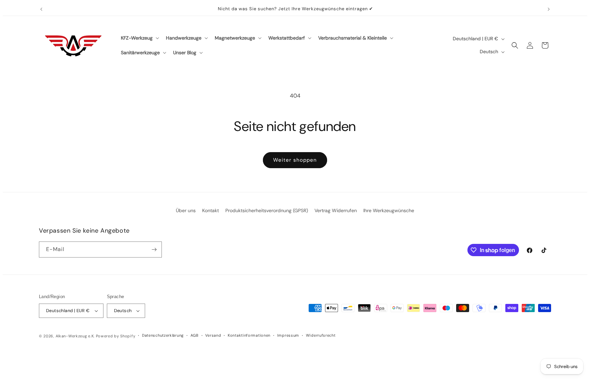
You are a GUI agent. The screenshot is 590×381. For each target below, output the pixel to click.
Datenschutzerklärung (163, 335)
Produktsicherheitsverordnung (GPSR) (266, 210)
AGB (195, 335)
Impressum (288, 335)
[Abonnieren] (153, 249)
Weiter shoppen (295, 160)
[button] (139, 38)
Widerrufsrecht (321, 335)
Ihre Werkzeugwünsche (388, 210)
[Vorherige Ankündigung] (41, 9)
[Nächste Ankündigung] (548, 9)
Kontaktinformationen (249, 335)
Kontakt (210, 210)
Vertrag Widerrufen (335, 210)
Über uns (186, 210)
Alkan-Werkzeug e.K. (76, 336)
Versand (213, 335)
